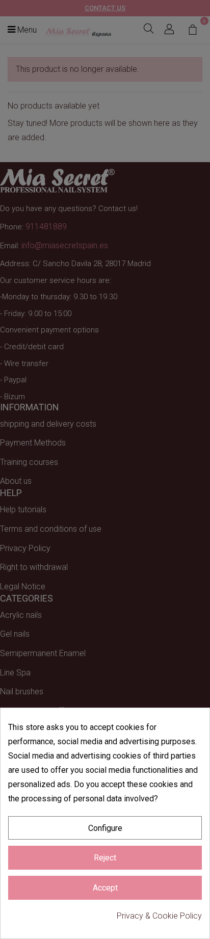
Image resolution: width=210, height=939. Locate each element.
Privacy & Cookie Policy (159, 916)
